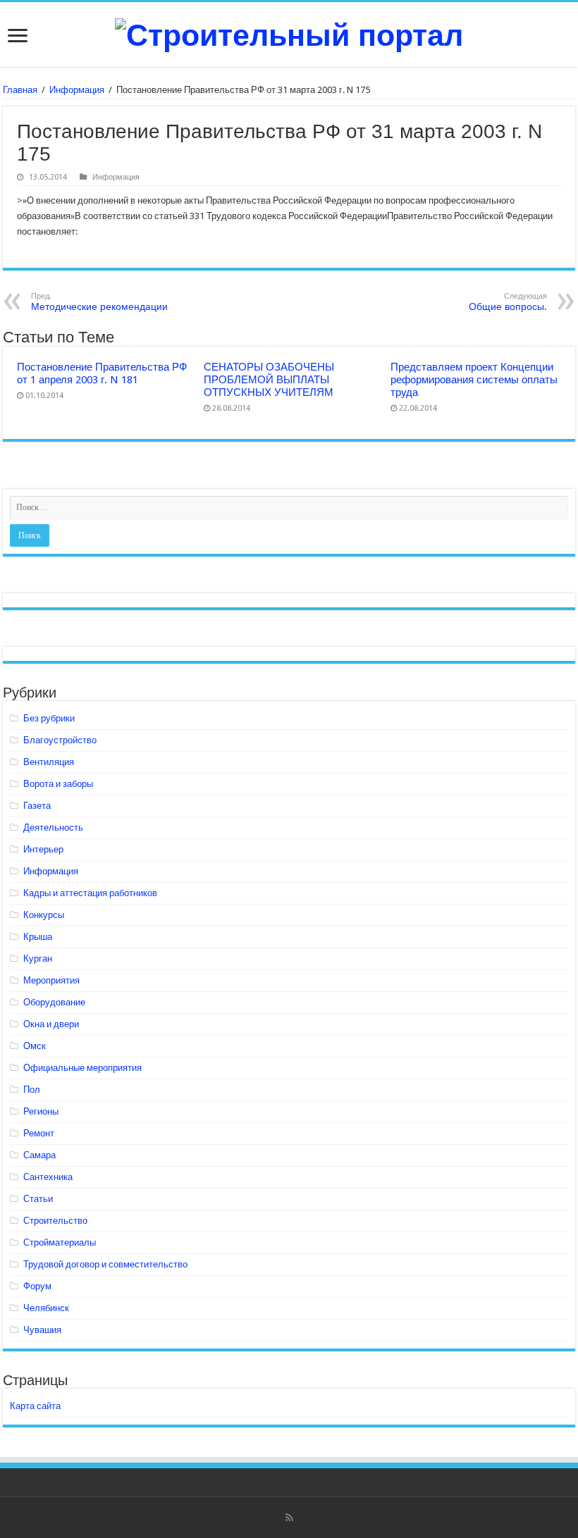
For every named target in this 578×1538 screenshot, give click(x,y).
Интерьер (43, 849)
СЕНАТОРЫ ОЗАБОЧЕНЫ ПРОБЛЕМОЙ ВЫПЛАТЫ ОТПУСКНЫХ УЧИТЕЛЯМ (269, 380)
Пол (31, 1089)
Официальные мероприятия (82, 1067)
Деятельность (53, 827)
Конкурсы (43, 915)
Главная (20, 90)
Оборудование (54, 1002)
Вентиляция (48, 762)
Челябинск (46, 1308)
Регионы (41, 1111)
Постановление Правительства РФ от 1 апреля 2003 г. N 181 (102, 373)
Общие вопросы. (508, 302)
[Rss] (289, 1517)
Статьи (38, 1198)
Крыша (37, 936)
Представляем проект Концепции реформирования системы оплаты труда (474, 380)
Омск (34, 1046)
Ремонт (38, 1133)
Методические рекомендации (99, 302)
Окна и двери (51, 1024)
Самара (39, 1155)
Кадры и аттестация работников (90, 893)
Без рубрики (49, 718)
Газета (37, 805)
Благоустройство (60, 740)
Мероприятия (51, 980)
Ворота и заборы (58, 784)
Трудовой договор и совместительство (105, 1264)
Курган (37, 958)
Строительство (55, 1220)
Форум (37, 1286)
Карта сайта (35, 1406)
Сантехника (48, 1177)
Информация (76, 90)
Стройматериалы (59, 1242)
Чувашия (42, 1330)
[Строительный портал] (289, 33)
